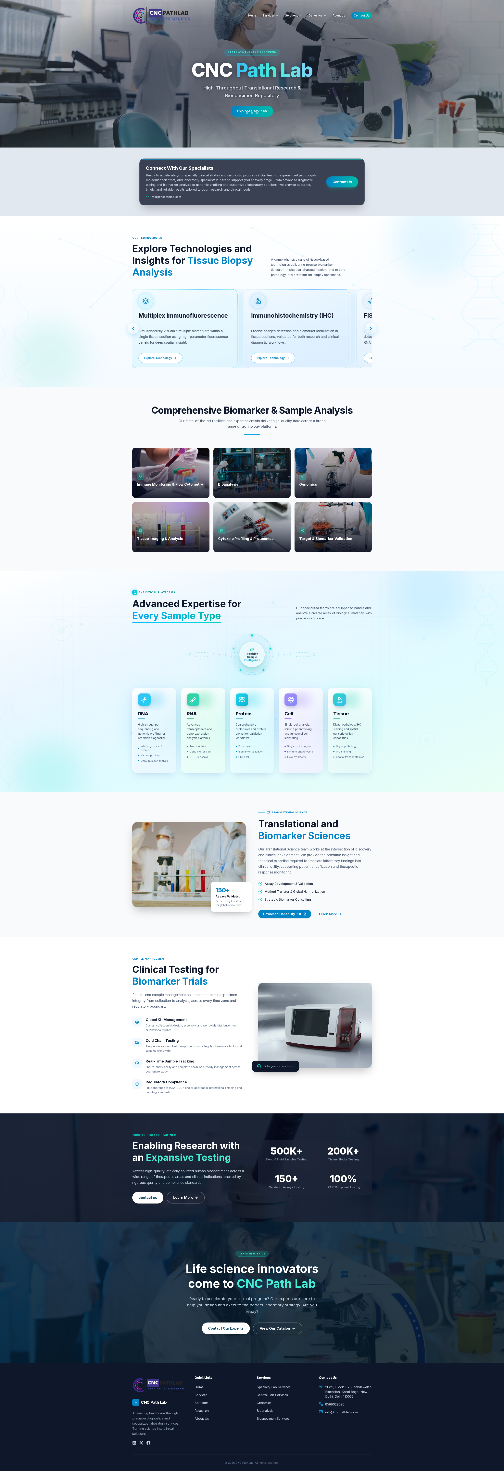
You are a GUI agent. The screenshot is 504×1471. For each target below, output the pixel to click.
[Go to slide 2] (252, 113)
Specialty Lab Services (274, 1387)
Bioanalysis (265, 1411)
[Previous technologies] (133, 328)
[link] (180, 328)
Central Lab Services (272, 1395)
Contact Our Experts (226, 1328)
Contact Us (361, 15)
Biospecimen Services (273, 1418)
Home (252, 15)
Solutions (291, 15)
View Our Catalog (275, 1328)
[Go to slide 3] (257, 113)
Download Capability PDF (282, 914)
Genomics (315, 15)
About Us (339, 15)
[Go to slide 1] (247, 113)
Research (202, 1411)
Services (268, 15)
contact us (148, 1197)
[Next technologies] (370, 328)
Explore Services (252, 111)
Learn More (328, 914)
